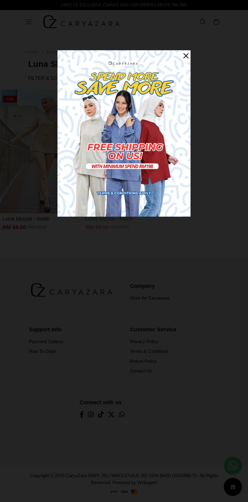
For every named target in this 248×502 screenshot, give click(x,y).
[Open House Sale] (124, 133)
